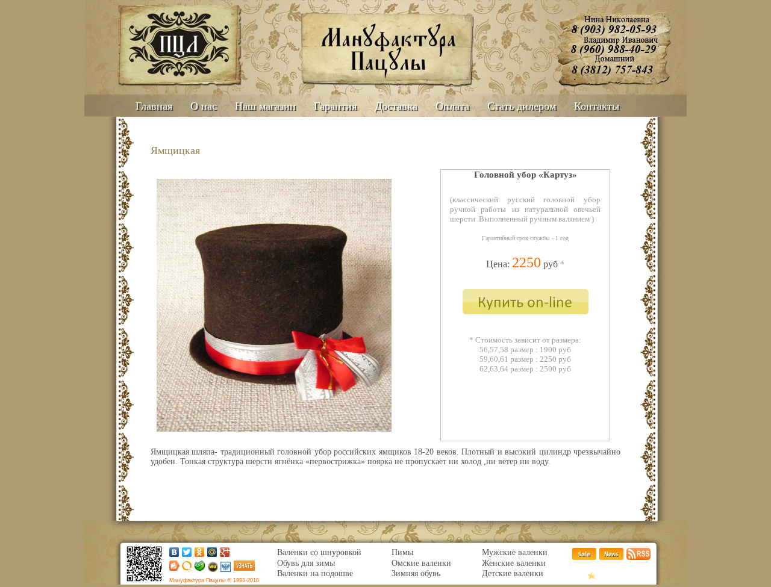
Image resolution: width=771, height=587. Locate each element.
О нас (203, 106)
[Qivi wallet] (186, 569)
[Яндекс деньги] (172, 568)
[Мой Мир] (212, 552)
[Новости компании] (611, 557)
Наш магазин (265, 106)
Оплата (452, 106)
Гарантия (335, 106)
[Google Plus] (225, 552)
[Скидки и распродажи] (584, 557)
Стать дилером (521, 106)
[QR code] (144, 581)
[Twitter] (187, 552)
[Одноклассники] (199, 552)
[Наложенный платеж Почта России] (225, 569)
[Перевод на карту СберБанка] (198, 568)
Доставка (396, 106)
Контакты (596, 106)
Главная (154, 106)
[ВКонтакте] (174, 552)
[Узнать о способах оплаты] (244, 568)
